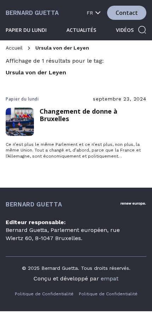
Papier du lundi (26, 30)
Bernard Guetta (32, 13)
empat (109, 278)
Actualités (81, 30)
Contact (127, 13)
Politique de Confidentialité (44, 293)
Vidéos (125, 30)
